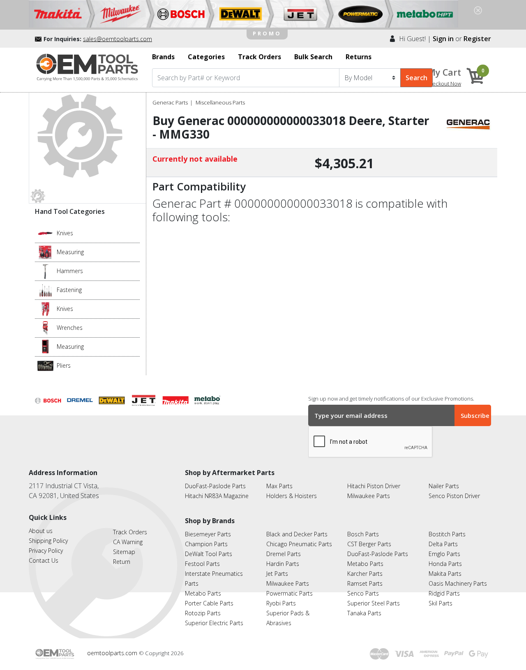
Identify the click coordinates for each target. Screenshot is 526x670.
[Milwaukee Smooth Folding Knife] (45, 308)
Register (477, 38)
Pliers (64, 365)
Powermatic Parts (289, 593)
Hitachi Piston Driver (373, 486)
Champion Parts (206, 544)
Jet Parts (277, 573)
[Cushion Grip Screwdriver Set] (45, 289)
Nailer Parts (444, 486)
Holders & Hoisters (291, 496)
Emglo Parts (444, 554)
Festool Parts (202, 564)
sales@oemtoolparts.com (117, 39)
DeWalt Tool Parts (208, 554)
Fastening (69, 290)
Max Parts (279, 486)
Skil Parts (440, 603)
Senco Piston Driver (454, 496)
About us (41, 531)
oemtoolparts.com (113, 653)
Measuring (70, 252)
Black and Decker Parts (297, 534)
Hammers (70, 271)
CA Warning (128, 542)
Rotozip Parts (203, 613)
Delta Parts (443, 544)
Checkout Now (443, 83)
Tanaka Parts (364, 613)
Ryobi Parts (281, 603)
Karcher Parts (365, 573)
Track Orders (130, 532)
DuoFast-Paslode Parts (215, 486)
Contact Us (43, 560)
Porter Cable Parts (209, 603)
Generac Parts (170, 102)
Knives (65, 233)
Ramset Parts (365, 583)
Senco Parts (363, 593)
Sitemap (124, 552)
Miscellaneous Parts (220, 102)
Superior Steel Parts (373, 603)
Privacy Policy (46, 550)
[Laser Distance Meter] (45, 345)
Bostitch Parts (447, 534)
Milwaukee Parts (368, 496)
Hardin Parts (282, 564)
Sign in (443, 38)
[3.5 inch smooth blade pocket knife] (45, 232)
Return (121, 562)
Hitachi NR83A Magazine (217, 496)
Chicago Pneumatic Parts (299, 544)
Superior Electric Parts (214, 623)
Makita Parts (445, 573)
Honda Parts (445, 564)
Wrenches (70, 328)
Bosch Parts (363, 534)
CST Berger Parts (369, 544)
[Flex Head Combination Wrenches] (45, 327)
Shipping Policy (48, 541)
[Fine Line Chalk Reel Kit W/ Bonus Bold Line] (45, 251)
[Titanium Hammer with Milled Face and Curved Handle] (45, 270)
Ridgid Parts (444, 593)
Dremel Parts (283, 554)
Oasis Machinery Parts (458, 583)
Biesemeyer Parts (208, 534)
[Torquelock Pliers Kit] (45, 364)
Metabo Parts (203, 593)
